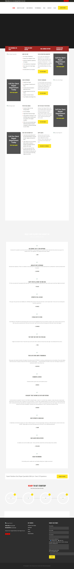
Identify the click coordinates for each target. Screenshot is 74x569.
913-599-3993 (23, 1)
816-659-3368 (60, 67)
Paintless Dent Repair (32, 525)
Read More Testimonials (44, 146)
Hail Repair (30, 527)
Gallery (29, 531)
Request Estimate (62, 476)
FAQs (29, 529)
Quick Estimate (63, 7)
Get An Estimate (43, 71)
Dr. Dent (30, 566)
